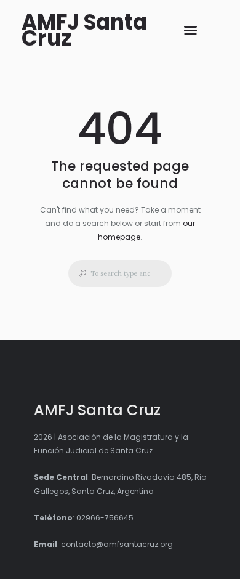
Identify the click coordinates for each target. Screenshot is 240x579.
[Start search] (78, 273)
